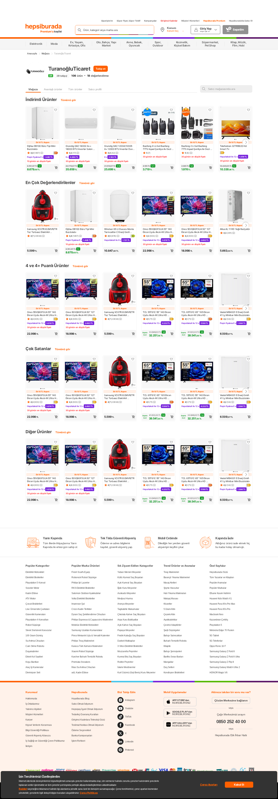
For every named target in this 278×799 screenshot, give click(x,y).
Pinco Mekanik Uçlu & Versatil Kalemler (90, 635)
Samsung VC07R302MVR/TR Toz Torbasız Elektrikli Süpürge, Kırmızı (42, 231)
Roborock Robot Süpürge (83, 577)
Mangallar (168, 662)
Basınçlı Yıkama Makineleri (177, 577)
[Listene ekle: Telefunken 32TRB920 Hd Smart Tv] (248, 110)
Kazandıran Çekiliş (219, 619)
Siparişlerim (107, 20)
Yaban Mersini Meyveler (129, 572)
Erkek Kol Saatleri (34, 656)
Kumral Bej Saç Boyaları (129, 656)
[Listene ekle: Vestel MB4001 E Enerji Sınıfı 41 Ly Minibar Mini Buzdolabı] (248, 276)
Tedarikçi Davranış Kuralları (84, 714)
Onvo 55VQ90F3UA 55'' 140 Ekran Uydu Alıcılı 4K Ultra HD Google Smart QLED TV (158, 231)
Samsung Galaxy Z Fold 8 (222, 651)
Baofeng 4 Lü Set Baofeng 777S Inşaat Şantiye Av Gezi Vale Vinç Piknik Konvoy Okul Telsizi (158, 148)
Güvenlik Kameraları (35, 614)
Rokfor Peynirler (125, 662)
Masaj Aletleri (170, 582)
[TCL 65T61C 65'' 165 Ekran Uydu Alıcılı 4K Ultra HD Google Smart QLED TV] (197, 289)
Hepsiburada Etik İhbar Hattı (231, 735)
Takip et (100, 68)
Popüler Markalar (218, 588)
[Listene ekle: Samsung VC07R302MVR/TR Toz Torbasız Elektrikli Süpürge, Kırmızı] (55, 193)
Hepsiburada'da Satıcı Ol (240, 20)
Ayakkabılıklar (170, 619)
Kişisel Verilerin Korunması (39, 725)
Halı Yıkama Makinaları (175, 593)
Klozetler (168, 604)
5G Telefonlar (216, 641)
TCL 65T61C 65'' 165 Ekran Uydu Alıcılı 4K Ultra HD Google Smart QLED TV (195, 314)
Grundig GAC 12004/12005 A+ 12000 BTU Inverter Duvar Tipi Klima (119, 148)
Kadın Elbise (32, 593)
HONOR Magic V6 (219, 672)
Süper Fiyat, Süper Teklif (128, 20)
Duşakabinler (32, 651)
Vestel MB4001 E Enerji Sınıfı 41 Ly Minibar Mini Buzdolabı (235, 314)
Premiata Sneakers (80, 662)
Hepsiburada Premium (214, 20)
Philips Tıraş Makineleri (82, 641)
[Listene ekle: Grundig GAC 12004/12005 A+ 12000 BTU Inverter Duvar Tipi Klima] (132, 110)
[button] (42, 167)
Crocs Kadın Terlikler (81, 609)
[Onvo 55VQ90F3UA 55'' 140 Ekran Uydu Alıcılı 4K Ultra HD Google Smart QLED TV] (158, 206)
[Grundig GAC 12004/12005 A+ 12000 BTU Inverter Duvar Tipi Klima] (119, 123)
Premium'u (47, 31)
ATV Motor (31, 598)
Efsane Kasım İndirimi (220, 593)
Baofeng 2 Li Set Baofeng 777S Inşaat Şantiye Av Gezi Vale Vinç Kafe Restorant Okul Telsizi (196, 148)
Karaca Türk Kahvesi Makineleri (87, 646)
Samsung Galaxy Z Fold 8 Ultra (225, 656)
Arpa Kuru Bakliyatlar (127, 619)
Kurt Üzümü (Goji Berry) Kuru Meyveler (136, 672)
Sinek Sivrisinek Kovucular (38, 630)
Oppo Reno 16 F (218, 646)
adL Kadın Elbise (79, 672)
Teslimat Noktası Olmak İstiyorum (87, 725)
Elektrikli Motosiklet (35, 572)
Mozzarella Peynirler (127, 651)
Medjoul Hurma (125, 598)
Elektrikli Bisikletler (34, 577)
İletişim (29, 746)
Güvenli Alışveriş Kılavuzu (38, 735)
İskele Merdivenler (126, 667)
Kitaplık (167, 646)
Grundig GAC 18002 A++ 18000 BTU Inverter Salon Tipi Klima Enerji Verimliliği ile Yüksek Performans (81, 148)
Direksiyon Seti (33, 672)
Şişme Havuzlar (171, 588)
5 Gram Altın (169, 609)
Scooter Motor (32, 588)
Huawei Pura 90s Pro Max (222, 604)
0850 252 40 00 (231, 721)
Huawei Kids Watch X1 (221, 598)
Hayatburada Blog (80, 698)
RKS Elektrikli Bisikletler (83, 588)
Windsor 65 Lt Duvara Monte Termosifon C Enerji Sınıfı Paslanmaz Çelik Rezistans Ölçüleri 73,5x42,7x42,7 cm (119, 231)
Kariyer (29, 719)
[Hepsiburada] (44, 27)
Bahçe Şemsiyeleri (173, 651)
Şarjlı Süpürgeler (172, 630)
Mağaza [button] (33, 89)
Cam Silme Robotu (35, 646)
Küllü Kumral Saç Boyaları (130, 577)
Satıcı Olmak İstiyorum (82, 704)
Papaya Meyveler (126, 630)
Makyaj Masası (171, 598)
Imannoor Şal (78, 604)
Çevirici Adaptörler (172, 625)
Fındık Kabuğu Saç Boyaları (130, 635)
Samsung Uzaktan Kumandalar (86, 630)
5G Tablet (214, 635)
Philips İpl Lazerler (80, 582)
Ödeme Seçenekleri (81, 730)
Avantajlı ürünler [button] (53, 89)
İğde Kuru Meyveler (127, 588)
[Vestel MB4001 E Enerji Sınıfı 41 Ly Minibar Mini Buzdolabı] (235, 289)
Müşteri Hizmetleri (190, 20)
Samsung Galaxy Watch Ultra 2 (225, 667)
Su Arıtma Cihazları (35, 641)
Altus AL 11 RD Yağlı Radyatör (235, 229)
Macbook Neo (216, 614)
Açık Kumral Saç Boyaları (129, 582)
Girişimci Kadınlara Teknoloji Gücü (88, 719)
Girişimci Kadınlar (169, 20)
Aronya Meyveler (125, 604)
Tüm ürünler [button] (75, 89)
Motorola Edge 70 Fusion (222, 630)
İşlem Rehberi (78, 741)
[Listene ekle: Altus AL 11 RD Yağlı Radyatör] (248, 193)
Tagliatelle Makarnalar (128, 609)
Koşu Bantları (32, 662)
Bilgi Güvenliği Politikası (37, 730)
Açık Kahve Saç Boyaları (129, 625)
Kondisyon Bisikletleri (174, 672)
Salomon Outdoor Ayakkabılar (86, 593)
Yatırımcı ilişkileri (33, 709)
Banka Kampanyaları (81, 735)
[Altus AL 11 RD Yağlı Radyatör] (235, 206)
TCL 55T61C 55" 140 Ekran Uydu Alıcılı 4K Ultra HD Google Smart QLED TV (157, 314)
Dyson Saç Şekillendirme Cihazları (88, 614)
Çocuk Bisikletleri (34, 604)
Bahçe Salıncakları (173, 635)
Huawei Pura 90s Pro (220, 609)
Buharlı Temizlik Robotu (175, 641)
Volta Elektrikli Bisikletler (83, 598)
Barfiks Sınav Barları (173, 656)
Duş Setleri (169, 667)
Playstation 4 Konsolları (37, 619)
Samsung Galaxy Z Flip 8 (222, 662)
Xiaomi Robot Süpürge (82, 651)
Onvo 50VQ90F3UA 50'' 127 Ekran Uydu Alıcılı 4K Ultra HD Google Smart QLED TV (196, 231)
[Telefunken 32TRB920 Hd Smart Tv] (235, 123)
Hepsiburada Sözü (219, 572)
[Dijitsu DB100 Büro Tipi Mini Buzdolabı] (42, 123)
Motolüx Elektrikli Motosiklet (84, 625)
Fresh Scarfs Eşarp (80, 572)
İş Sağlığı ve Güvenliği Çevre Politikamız (45, 741)
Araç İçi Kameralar (34, 667)
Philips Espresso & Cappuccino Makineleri (92, 619)
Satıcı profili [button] (94, 89)
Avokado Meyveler (126, 593)
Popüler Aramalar (218, 582)
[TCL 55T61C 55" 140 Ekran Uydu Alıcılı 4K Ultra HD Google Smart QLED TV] (158, 289)
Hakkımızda (31, 698)
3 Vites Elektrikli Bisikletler (130, 646)
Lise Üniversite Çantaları (38, 609)
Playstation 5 (216, 625)
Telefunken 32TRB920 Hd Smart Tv (233, 147)
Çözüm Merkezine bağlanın (231, 700)
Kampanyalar (150, 20)
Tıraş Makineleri (171, 572)
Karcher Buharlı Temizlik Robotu (87, 656)
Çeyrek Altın (169, 614)
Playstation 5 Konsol (35, 582)
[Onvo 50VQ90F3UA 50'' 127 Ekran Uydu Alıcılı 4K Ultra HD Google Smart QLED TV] (197, 206)
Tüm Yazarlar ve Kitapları (222, 577)
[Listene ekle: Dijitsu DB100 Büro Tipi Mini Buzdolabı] (55, 110)
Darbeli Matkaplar (126, 641)
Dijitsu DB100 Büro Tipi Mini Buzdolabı (41, 147)
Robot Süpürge (33, 625)
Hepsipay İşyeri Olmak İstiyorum (87, 709)
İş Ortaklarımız (32, 704)
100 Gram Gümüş (34, 635)
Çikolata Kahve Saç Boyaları (131, 614)
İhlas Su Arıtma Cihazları (83, 667)
